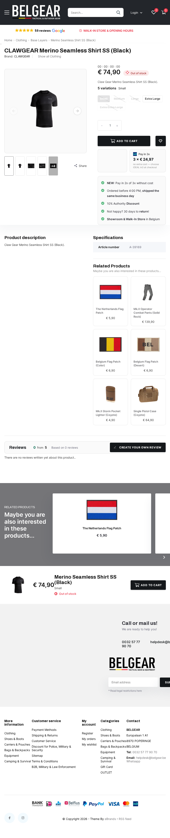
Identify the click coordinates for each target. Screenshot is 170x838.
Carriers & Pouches (17, 744)
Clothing (21, 40)
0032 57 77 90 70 (131, 644)
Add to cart (127, 141)
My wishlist (89, 744)
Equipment (11, 755)
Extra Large (152, 98)
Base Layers (39, 40)
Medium (119, 98)
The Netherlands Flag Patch (110, 310)
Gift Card (107, 767)
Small (104, 98)
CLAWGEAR (22, 56)
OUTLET (106, 772)
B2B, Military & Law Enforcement (54, 767)
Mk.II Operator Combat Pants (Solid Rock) (147, 312)
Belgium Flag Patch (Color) (108, 363)
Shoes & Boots (14, 739)
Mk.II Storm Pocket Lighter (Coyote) (108, 413)
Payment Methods (44, 729)
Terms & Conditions (45, 761)
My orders (89, 739)
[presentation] (14, 111)
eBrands (110, 819)
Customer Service (44, 741)
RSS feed (125, 819)
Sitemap (37, 755)
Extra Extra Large (111, 107)
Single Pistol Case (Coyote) (145, 413)
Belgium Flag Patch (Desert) (146, 363)
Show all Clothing (49, 56)
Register (87, 733)
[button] (39, 31)
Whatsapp (133, 761)
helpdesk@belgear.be (151, 757)
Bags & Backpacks (17, 750)
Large (135, 98)
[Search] (118, 12)
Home (8, 40)
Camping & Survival (17, 761)
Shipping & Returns (45, 735)
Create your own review (140, 447)
